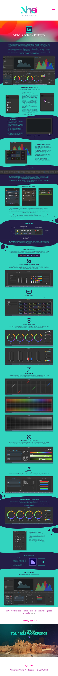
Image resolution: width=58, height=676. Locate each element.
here (33, 612)
